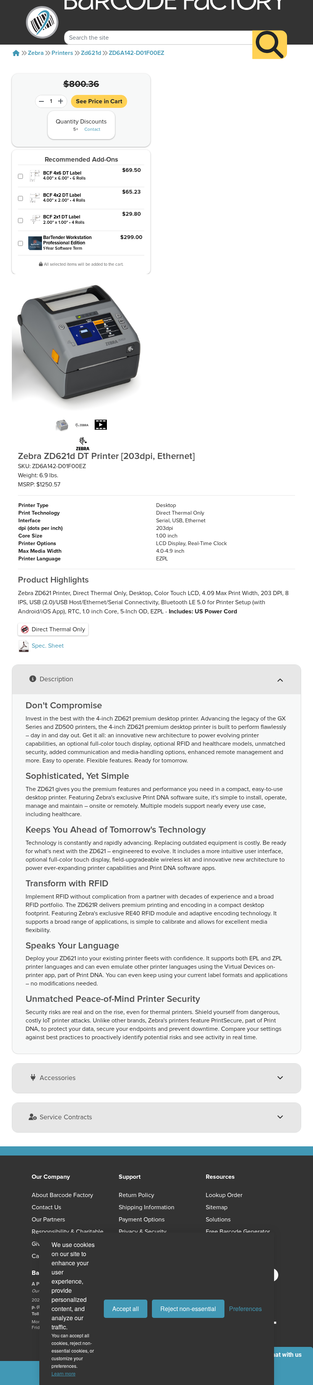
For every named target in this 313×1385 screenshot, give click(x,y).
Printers (62, 53)
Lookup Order (224, 1195)
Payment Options (142, 1219)
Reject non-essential (188, 1308)
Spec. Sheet (47, 646)
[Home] (16, 53)
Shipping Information (146, 1207)
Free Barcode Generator (238, 1232)
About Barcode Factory (62, 1195)
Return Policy (136, 1195)
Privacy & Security (142, 1232)
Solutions (218, 1219)
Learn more (64, 1373)
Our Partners (48, 1219)
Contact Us (46, 1207)
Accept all (125, 1308)
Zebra (36, 53)
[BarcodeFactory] (42, 22)
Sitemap (216, 1207)
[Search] (269, 44)
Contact (92, 129)
